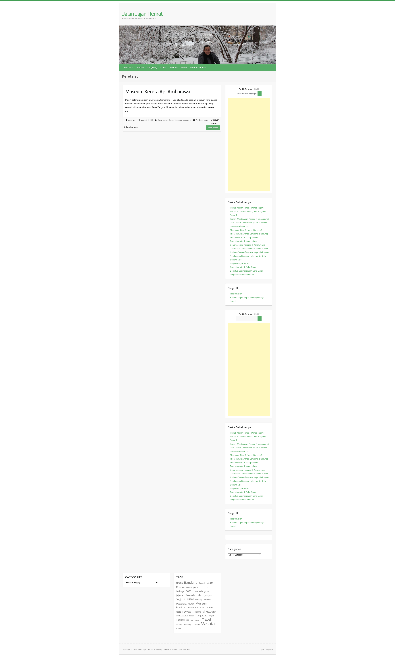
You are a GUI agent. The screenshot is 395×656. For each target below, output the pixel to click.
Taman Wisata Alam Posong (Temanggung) (249, 219)
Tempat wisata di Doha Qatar (243, 267)
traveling (179, 625)
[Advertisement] (249, 144)
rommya (131, 120)
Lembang (198, 600)
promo (209, 607)
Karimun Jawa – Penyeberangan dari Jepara (249, 252)
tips (187, 620)
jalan (200, 595)
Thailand (180, 619)
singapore (209, 611)
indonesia (198, 591)
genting (189, 587)
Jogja (171, 120)
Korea (184, 67)
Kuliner (188, 599)
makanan (207, 600)
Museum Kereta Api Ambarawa (157, 91)
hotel (188, 591)
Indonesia (128, 67)
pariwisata (192, 607)
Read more (213, 127)
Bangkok (202, 583)
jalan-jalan (208, 595)
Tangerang (201, 615)
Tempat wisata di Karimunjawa (243, 241)
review (186, 611)
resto (178, 612)
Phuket (201, 608)
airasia (179, 582)
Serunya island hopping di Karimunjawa (247, 245)
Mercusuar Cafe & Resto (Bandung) (246, 230)
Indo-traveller (236, 294)
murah (191, 603)
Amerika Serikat (198, 67)
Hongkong (152, 67)
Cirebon (180, 587)
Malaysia (181, 603)
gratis (195, 587)
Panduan (181, 607)
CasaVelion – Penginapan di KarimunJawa (249, 248)
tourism (197, 620)
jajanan (180, 595)
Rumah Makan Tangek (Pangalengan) (247, 208)
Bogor (210, 582)
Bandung (190, 582)
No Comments (202, 120)
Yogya (178, 628)
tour (192, 620)
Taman (191, 616)
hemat (204, 587)
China (163, 67)
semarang (187, 120)
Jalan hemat (163, 120)
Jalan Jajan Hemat (142, 14)
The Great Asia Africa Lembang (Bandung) (249, 234)
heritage (180, 591)
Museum (178, 120)
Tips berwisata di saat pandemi (244, 237)
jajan (206, 591)
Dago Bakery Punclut (239, 263)
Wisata (208, 623)
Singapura (182, 615)
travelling (187, 625)
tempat (211, 616)
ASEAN (140, 67)
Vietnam (174, 67)
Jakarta (190, 595)
